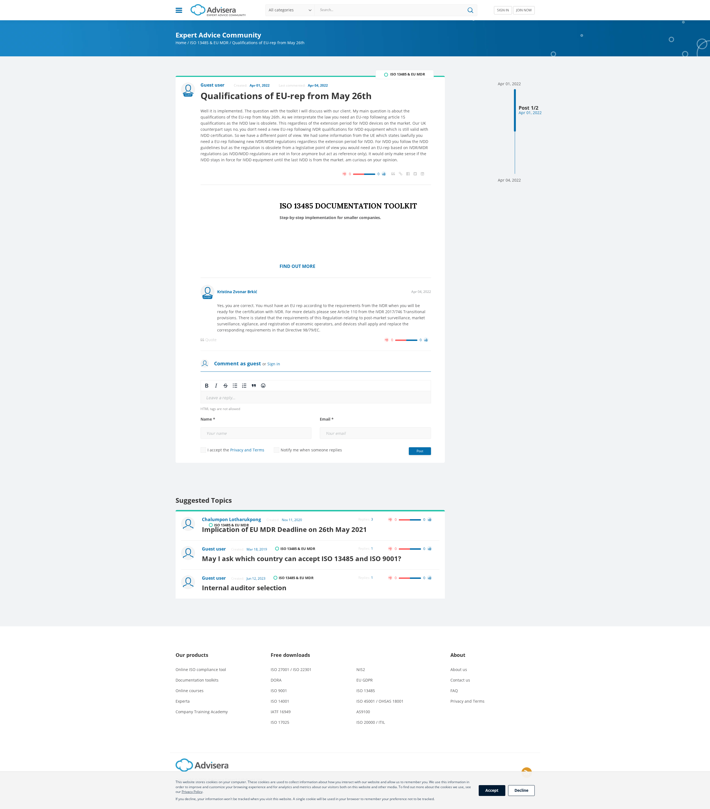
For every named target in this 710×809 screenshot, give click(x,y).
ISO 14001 (280, 701)
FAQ (454, 690)
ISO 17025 (280, 722)
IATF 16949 (281, 711)
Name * (208, 419)
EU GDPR (364, 680)
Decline (521, 790)
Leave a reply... (220, 397)
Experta (183, 701)
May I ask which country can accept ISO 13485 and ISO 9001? (301, 558)
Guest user (214, 549)
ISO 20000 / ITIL (370, 722)
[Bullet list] (235, 385)
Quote (210, 339)
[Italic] (216, 385)
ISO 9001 (279, 690)
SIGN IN (503, 10)
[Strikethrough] (225, 385)
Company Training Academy (202, 711)
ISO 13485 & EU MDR (209, 42)
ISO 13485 (365, 690)
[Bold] (206, 385)
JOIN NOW (524, 10)
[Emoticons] (263, 385)
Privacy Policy (192, 791)
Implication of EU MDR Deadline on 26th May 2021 (284, 529)
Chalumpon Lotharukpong (231, 519)
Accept (491, 790)
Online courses (190, 690)
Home (181, 42)
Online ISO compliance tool (201, 669)
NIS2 (360, 669)
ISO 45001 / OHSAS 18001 (380, 701)
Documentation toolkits (197, 680)
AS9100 (363, 711)
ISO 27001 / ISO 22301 (291, 669)
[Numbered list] (244, 385)
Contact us (460, 680)
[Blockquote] (253, 385)
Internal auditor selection (244, 587)
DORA (276, 680)
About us (458, 669)
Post (420, 451)
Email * (327, 419)
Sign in (273, 363)
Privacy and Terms (247, 450)
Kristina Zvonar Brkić (237, 291)
